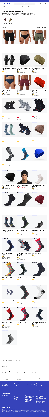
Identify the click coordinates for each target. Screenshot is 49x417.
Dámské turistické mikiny (20, 379)
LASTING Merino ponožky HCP (22, 277)
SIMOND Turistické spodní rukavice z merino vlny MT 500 (9, 69)
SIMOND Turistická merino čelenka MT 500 (38, 68)
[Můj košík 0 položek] (46, 4)
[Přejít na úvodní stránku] (6, 3)
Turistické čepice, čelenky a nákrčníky (7, 372)
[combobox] (44, 27)
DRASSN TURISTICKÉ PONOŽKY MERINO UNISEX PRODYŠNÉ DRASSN (39, 323)
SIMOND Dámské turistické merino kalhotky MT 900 (9, 91)
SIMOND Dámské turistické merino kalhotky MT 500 (24, 46)
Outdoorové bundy (5, 379)
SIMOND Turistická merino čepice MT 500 (23, 68)
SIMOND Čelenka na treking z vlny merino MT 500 (39, 91)
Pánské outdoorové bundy (36, 378)
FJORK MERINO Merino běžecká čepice (23, 185)
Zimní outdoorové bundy (20, 378)
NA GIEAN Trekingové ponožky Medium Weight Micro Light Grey (39, 186)
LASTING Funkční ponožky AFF (22, 207)
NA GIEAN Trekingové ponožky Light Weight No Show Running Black (39, 231)
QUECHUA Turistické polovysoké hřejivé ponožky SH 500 (23, 114)
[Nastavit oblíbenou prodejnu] (40, 4)
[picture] (9, 37)
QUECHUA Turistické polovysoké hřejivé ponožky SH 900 (8, 114)
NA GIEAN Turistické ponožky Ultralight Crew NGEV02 (9, 300)
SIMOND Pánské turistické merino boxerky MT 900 (24, 91)
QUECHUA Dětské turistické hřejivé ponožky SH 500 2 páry (9, 138)
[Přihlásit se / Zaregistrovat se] (44, 4)
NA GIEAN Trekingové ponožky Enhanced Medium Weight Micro (8, 346)
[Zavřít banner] (46, 1)
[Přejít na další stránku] (27, 354)
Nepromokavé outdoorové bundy (21, 372)
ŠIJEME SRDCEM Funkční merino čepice (8, 185)
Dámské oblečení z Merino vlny (5, 23)
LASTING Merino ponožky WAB (36, 277)
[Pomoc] (42, 4)
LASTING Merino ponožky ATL (36, 300)
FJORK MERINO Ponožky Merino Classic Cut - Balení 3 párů (39, 114)
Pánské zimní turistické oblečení (6, 373)
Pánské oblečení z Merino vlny (10, 23)
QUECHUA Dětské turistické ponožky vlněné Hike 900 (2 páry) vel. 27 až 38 (9, 231)
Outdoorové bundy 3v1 (5, 378)
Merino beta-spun (34, 373)
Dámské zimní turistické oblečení (22, 373)
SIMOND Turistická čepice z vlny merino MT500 (39, 162)
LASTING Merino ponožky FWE (7, 207)
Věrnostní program (42, 6)
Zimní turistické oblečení (35, 372)
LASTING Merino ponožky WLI (7, 162)
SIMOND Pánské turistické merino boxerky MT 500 (9, 46)
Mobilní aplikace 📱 (38, 6)
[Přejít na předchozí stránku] (22, 354)
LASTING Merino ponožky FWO (22, 162)
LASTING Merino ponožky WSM (22, 300)
